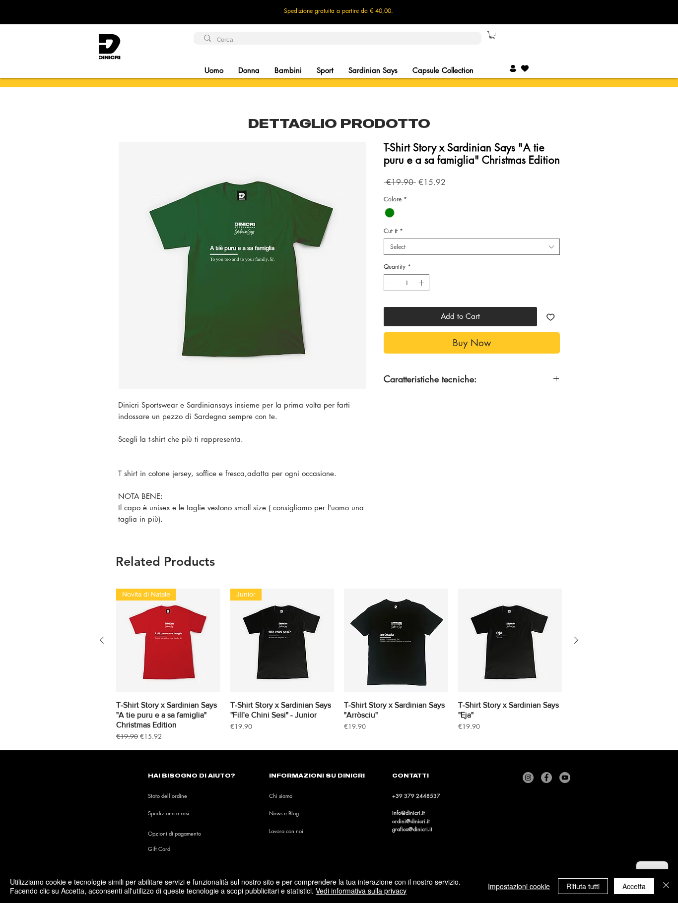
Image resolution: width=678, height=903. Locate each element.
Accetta (634, 886)
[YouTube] (564, 777)
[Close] (666, 886)
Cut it (393, 231)
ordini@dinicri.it (411, 821)
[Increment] (422, 283)
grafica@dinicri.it (412, 829)
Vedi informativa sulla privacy (361, 891)
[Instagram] (528, 777)
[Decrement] (390, 283)
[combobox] (472, 247)
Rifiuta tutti (583, 886)
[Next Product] (576, 640)
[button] (492, 35)
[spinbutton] (406, 283)
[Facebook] (546, 777)
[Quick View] (396, 641)
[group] (339, 665)
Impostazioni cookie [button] (519, 886)
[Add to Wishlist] (550, 316)
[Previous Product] (102, 640)
